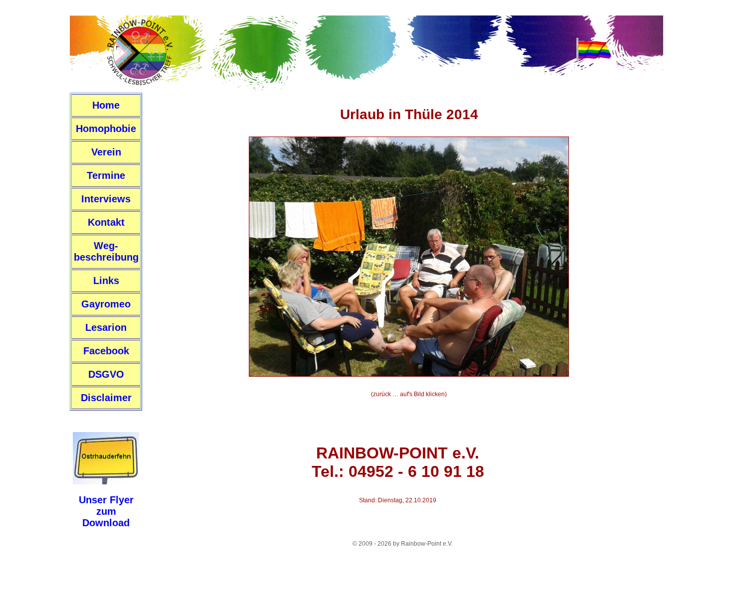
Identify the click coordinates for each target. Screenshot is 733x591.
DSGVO (106, 374)
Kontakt (106, 222)
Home (106, 105)
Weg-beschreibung (106, 251)
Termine (106, 175)
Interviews (106, 198)
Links (106, 280)
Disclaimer (106, 397)
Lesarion (106, 327)
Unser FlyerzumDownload (106, 511)
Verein (106, 152)
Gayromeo (106, 303)
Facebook (106, 350)
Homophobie (106, 128)
